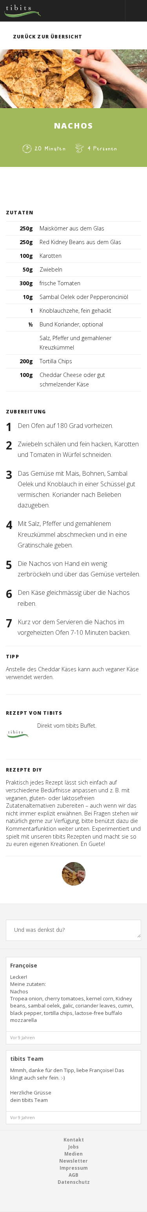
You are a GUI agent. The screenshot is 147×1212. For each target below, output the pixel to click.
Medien (73, 1153)
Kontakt (74, 1139)
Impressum (74, 1168)
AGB (73, 1175)
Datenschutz (74, 1182)
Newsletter (73, 1161)
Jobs (73, 1146)
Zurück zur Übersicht (47, 36)
